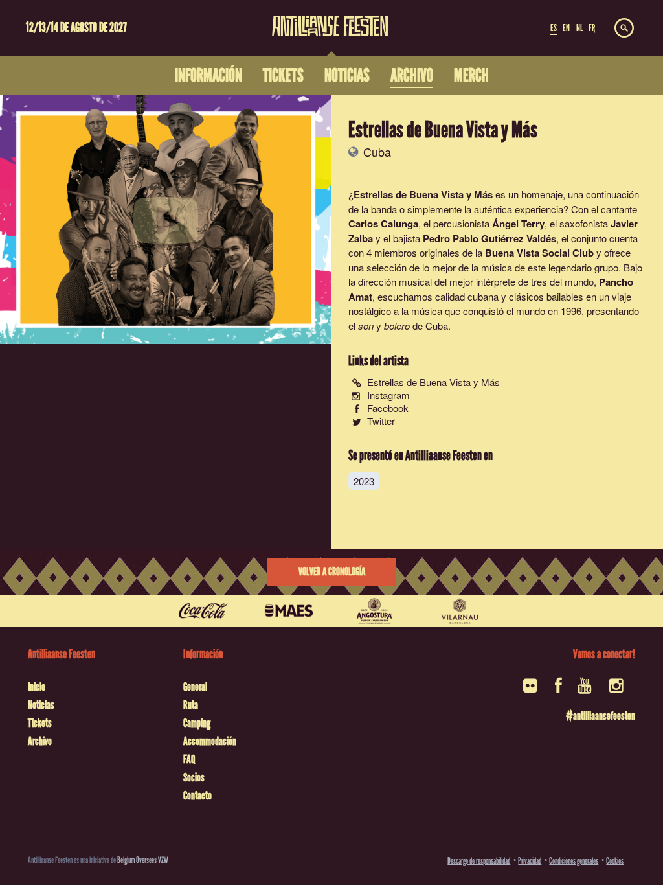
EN (566, 28)
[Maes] (289, 611)
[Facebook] (558, 689)
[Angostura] (374, 611)
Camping (196, 723)
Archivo (40, 741)
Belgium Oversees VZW (142, 860)
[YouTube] (586, 689)
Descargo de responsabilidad (478, 861)
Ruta (190, 705)
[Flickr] (531, 689)
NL (579, 28)
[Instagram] (617, 689)
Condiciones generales (573, 861)
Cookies (615, 861)
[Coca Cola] (203, 611)
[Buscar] (624, 28)
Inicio (36, 687)
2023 (364, 481)
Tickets (40, 723)
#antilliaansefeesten (600, 716)
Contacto (197, 795)
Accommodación (209, 741)
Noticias (41, 705)
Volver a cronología (331, 572)
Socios (194, 777)
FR (592, 28)
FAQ (189, 759)
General (195, 687)
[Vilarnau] (460, 611)
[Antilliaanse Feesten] (330, 18)
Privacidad (529, 861)
